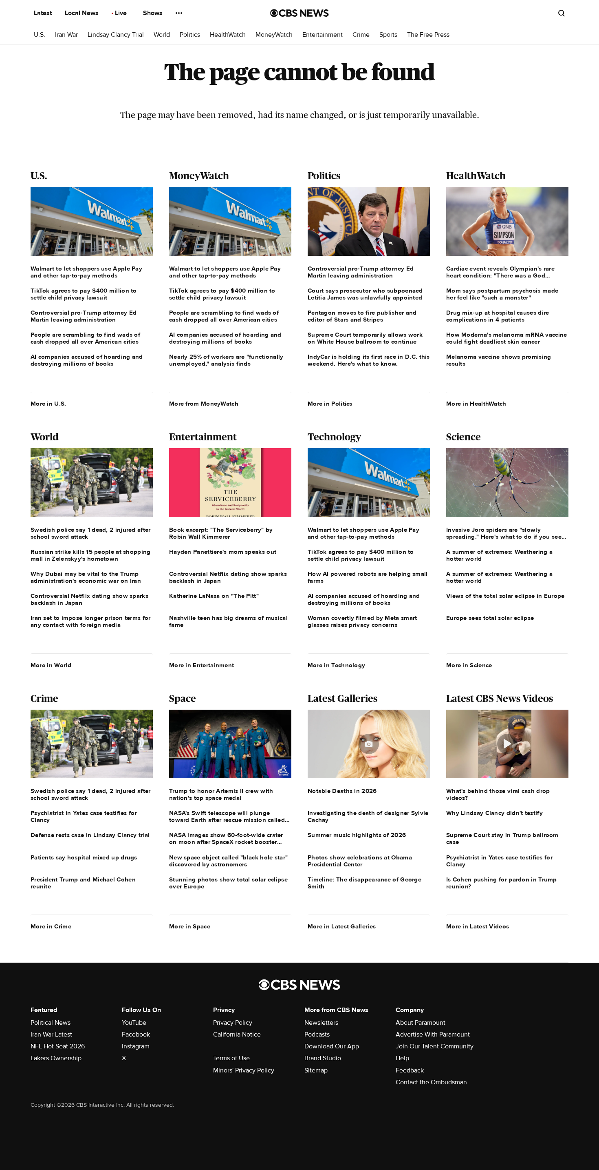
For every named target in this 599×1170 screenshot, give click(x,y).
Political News (50, 1022)
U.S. (39, 35)
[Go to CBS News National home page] (299, 13)
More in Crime (51, 926)
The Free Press (428, 35)
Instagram (136, 1046)
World (162, 35)
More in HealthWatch (476, 403)
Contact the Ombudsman (431, 1082)
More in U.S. (48, 403)
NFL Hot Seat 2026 (58, 1046)
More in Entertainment (201, 665)
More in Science (469, 665)
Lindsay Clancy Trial (116, 35)
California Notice (237, 1034)
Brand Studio (322, 1058)
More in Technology (336, 665)
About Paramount (420, 1022)
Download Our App (331, 1046)
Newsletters (321, 1022)
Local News (82, 13)
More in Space (189, 926)
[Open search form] (561, 13)
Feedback (410, 1070)
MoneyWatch (274, 35)
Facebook (136, 1034)
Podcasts (317, 1034)
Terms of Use (231, 1058)
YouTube (134, 1022)
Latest (43, 13)
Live (121, 13)
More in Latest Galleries (342, 926)
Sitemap (316, 1070)
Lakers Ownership (56, 1058)
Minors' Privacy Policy (243, 1070)
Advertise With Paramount (433, 1034)
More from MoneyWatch (203, 403)
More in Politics (330, 403)
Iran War (66, 35)
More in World (51, 665)
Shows (153, 13)
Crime (361, 35)
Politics (190, 35)
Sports (388, 35)
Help (402, 1058)
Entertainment (322, 35)
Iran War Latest (51, 1034)
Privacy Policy (232, 1022)
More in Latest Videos (477, 926)
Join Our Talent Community (434, 1046)
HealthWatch (228, 35)
